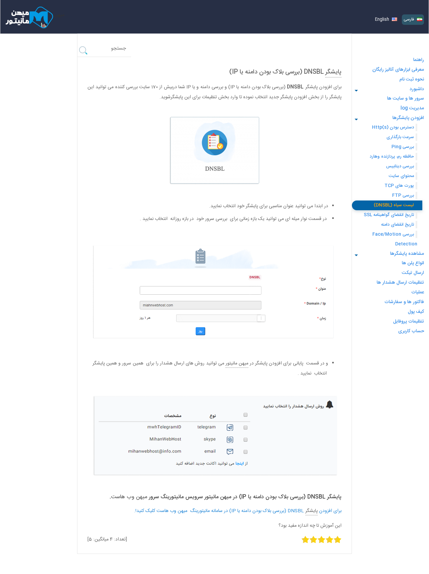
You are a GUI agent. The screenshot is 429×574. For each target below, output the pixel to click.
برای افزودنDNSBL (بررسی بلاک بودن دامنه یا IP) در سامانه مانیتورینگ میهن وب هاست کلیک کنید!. (238, 511)
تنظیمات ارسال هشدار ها (400, 283)
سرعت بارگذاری (400, 137)
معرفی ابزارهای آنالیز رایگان (398, 70)
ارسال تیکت (413, 273)
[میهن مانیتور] (28, 15)
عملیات (417, 292)
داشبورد (417, 89)
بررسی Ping (402, 147)
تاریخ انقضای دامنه (397, 224)
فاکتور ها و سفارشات (404, 302)
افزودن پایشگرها (408, 118)
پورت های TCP (399, 185)
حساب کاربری (411, 331)
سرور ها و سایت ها (405, 99)
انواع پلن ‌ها (413, 263)
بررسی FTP (403, 195)
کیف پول (416, 312)
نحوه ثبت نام (412, 79)
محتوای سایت (401, 176)
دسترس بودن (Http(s (393, 127)
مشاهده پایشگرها (407, 254)
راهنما (418, 60)
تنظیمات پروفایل (408, 322)
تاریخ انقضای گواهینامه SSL (389, 215)
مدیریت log (412, 108)
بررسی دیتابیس (400, 166)
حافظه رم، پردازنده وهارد (392, 156)
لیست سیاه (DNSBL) (394, 205)
